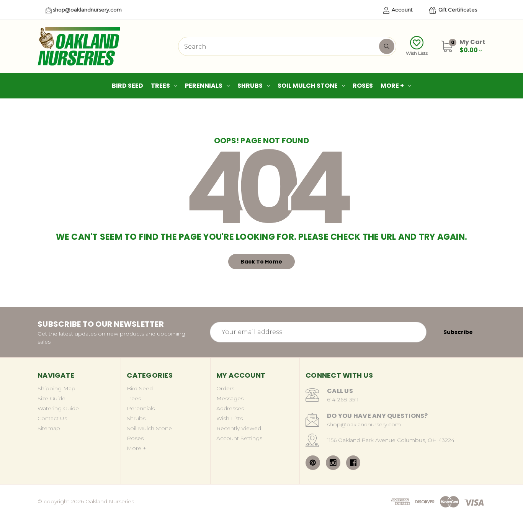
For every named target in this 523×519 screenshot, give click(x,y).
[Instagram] (333, 462)
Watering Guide (58, 408)
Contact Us (52, 418)
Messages (230, 398)
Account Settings (239, 438)
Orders (225, 388)
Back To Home (261, 261)
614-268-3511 (343, 399)
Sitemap (49, 428)
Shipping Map (56, 388)
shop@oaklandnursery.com (87, 10)
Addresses (230, 408)
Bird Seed (127, 85)
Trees (160, 85)
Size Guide (51, 398)
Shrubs (250, 85)
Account (402, 10)
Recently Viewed (238, 428)
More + (392, 85)
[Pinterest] (313, 462)
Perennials (203, 85)
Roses (363, 85)
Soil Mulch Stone (308, 85)
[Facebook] (353, 462)
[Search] (386, 46)
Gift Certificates (457, 10)
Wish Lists (417, 53)
